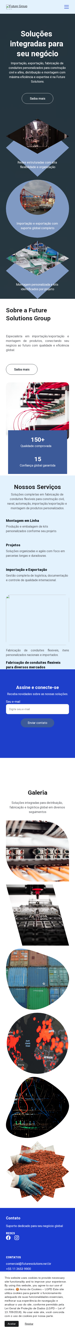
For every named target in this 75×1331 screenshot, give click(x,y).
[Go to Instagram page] (16, 1237)
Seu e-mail (13, 701)
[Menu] (66, 7)
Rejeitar (29, 1323)
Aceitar (12, 1323)
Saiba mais (22, 369)
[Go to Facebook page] (8, 1237)
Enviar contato (37, 723)
